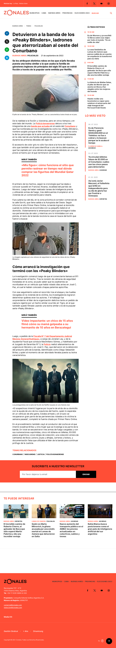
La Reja (15, 3)
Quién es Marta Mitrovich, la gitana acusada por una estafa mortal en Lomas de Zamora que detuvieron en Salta (43, 530)
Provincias (67, 13)
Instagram (108, 3)
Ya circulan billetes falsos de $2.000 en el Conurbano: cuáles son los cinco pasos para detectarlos (98, 162)
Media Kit (8, 617)
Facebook (87, 3)
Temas (28, 26)
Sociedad (92, 148)
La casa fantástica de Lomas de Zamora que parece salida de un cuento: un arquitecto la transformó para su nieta (99, 54)
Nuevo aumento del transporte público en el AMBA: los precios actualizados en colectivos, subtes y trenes (71, 530)
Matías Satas (23, 3)
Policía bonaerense (45, 123)
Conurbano (70, 126)
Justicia (41, 454)
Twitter (94, 3)
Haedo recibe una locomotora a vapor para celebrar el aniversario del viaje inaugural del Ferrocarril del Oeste (99, 103)
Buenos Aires (54, 13)
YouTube (101, 3)
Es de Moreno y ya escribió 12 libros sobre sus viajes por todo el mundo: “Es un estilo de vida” (99, 38)
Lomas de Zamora (39, 521)
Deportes (103, 199)
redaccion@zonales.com (13, 607)
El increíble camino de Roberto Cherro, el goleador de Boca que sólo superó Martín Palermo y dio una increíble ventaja (99, 70)
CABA (44, 13)
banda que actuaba (40, 126)
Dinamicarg (38, 631)
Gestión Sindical (11, 631)
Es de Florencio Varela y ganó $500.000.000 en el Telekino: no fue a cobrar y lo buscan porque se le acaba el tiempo (98, 135)
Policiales (39, 26)
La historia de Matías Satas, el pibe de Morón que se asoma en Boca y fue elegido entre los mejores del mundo (99, 86)
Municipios (34, 13)
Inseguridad (30, 454)
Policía (47, 344)
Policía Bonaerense (55, 454)
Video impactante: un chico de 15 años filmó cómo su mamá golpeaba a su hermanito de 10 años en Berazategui (47, 324)
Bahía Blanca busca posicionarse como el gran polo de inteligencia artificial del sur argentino (100, 529)
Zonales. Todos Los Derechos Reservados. (30, 640)
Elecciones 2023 (82, 13)
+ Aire (25, 631)
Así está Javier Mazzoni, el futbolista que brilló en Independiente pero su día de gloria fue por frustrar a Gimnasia (98, 188)
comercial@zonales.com (13, 605)
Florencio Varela (95, 146)
